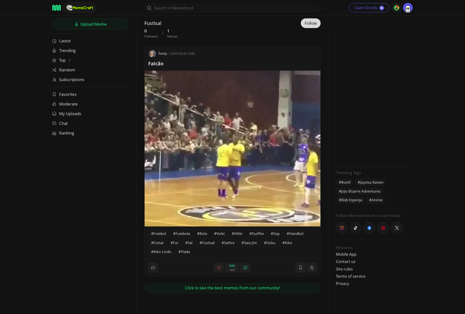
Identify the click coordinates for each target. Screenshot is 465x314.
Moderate (68, 104)
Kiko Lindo (162, 251)
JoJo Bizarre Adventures (360, 191)
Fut (175, 242)
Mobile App (346, 254)
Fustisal (208, 242)
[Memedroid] (56, 8)
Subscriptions (71, 79)
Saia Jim (250, 242)
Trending (67, 50)
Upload (93, 24)
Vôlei (238, 233)
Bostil (346, 182)
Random (67, 70)
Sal (190, 242)
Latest (65, 41)
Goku (270, 242)
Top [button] (63, 60)
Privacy (342, 283)
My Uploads (70, 113)
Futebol (160, 233)
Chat (63, 123)
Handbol (296, 233)
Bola (203, 233)
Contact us (346, 261)
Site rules (344, 269)
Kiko (288, 242)
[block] (312, 267)
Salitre (229, 242)
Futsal (158, 242)
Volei (221, 233)
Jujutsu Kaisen (371, 182)
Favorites (68, 94)
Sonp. (163, 53)
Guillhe (258, 233)
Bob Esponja (351, 199)
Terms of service (350, 276)
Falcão (155, 63)
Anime (377, 199)
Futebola (183, 233)
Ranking (66, 133)
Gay (276, 233)
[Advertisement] (372, 90)
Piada (185, 251)
